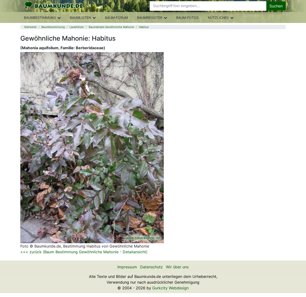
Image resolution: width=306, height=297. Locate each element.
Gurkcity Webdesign (170, 288)
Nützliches (218, 18)
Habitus (144, 27)
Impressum (127, 267)
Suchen (276, 6)
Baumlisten (80, 18)
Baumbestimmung (40, 18)
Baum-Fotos (187, 18)
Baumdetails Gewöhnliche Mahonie (111, 27)
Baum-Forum (116, 18)
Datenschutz (151, 267)
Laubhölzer (77, 27)
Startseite (30, 27)
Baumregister (149, 18)
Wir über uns (177, 267)
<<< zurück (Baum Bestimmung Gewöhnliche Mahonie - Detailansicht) (84, 251)
